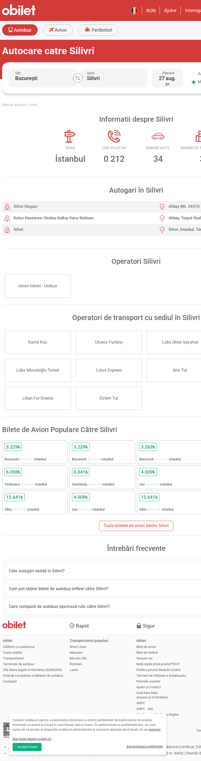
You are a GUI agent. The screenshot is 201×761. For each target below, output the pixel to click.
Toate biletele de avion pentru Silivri (136, 525)
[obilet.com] (31, 14)
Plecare (168, 73)
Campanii (10, 681)
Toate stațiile (12, 652)
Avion (60, 30)
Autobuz (22, 30)
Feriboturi (101, 30)
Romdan (76, 664)
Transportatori (13, 658)
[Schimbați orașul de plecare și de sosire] (77, 78)
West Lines (78, 647)
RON (151, 10)
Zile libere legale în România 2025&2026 (32, 670)
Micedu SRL (78, 658)
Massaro (76, 652)
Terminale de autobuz (19, 664)
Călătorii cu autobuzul (19, 647)
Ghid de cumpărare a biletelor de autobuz (33, 676)
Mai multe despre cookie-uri (32, 739)
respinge (154, 729)
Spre (90, 73)
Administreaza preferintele (144, 746)
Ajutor (170, 10)
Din (18, 73)
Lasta (74, 670)
